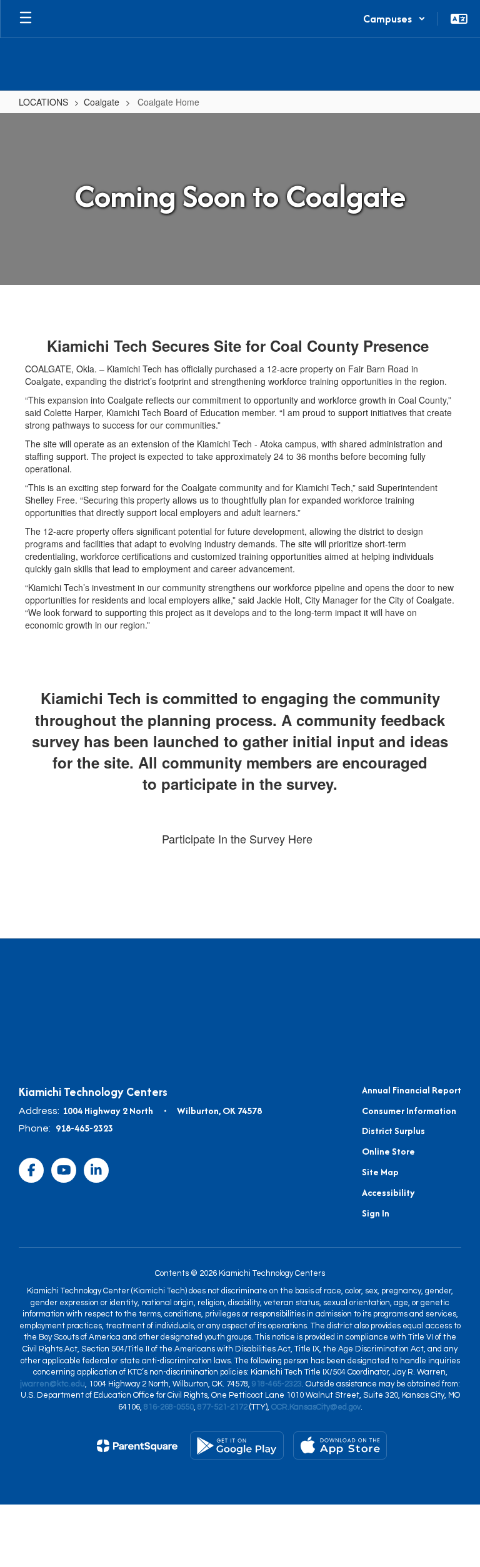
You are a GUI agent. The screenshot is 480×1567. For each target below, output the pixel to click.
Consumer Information (409, 1110)
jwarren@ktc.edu (52, 1384)
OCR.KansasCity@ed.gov (316, 1407)
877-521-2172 (223, 1407)
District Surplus (393, 1130)
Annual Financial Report (411, 1090)
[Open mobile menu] (26, 18)
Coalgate (101, 102)
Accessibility (388, 1192)
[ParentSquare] (137, 1445)
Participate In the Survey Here (237, 838)
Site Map (380, 1171)
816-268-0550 (169, 1407)
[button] (394, 18)
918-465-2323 (84, 1128)
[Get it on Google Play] (237, 1445)
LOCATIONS (43, 102)
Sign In (375, 1213)
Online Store (388, 1151)
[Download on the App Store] (340, 1445)
